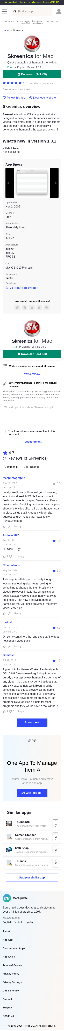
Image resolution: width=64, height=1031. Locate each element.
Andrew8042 (11, 535)
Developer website (44, 97)
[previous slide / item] (7, 183)
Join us (54, 2)
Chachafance (11, 565)
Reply (18, 526)
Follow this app (16, 97)
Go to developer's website (24, 287)
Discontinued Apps (14, 948)
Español (29, 922)
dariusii (7, 622)
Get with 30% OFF (32, 793)
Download (34, 74)
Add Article (9, 956)
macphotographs (14, 478)
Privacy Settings (12, 982)
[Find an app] (14, 11)
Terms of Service (12, 965)
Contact (7, 999)
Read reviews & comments (17, 89)
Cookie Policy (11, 990)
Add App (8, 939)
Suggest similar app (32, 877)
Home (6, 30)
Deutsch (18, 922)
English (7, 922)
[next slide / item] (56, 183)
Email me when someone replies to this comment (31, 433)
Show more (32, 722)
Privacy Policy (11, 973)
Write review (32, 374)
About (6, 931)
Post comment (32, 441)
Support (7, 1007)
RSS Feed (8, 1016)
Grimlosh (9, 655)
